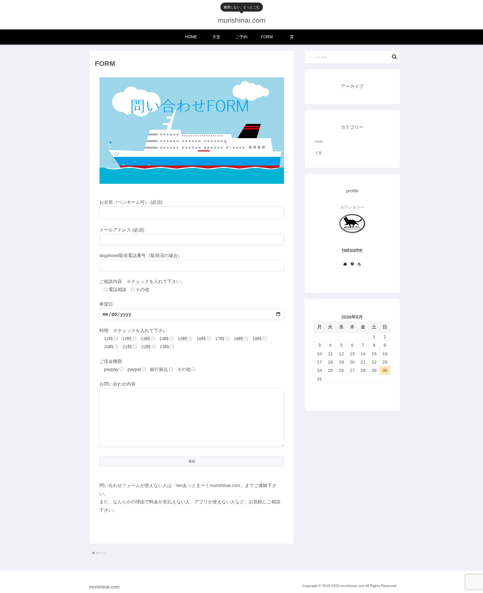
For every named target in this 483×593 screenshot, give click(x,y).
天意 (318, 153)
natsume (352, 250)
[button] (394, 57)
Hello (319, 141)
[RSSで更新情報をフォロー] (359, 264)
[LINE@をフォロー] (352, 264)
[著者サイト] (345, 264)
